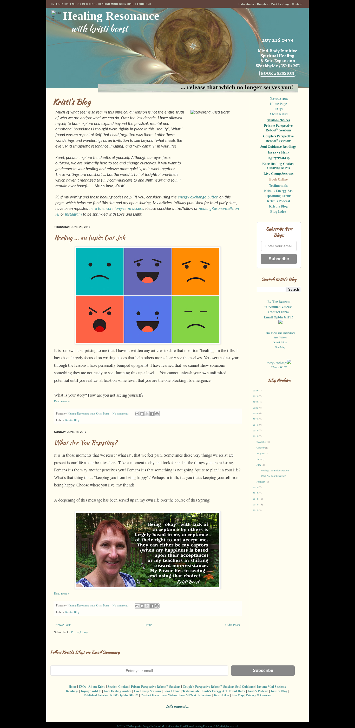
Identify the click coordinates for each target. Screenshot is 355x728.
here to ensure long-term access (116, 209)
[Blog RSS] (166, 712)
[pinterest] (184, 712)
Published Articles (96, 695)
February (261, 481)
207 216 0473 (277, 40)
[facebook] (148, 712)
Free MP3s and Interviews (280, 333)
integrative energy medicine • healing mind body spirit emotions (101, 4)
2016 (256, 487)
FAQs (278, 108)
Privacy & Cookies (258, 695)
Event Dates (237, 691)
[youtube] (193, 712)
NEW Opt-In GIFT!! (124, 695)
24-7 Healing (280, 4)
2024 (256, 396)
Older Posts (232, 625)
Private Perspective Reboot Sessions (278, 128)
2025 (256, 390)
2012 (256, 510)
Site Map (280, 347)
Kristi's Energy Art (278, 190)
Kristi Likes (280, 342)
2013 (256, 504)
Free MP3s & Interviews (195, 695)
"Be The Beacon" (278, 301)
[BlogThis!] (142, 413)
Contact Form (278, 312)
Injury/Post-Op (278, 158)
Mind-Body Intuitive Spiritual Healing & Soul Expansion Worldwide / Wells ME (278, 62)
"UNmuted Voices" (278, 306)
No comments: (121, 413)
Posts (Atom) (79, 632)
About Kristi (278, 114)
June (259, 464)
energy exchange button (198, 197)
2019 (256, 424)
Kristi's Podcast (278, 201)
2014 (256, 498)
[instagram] (157, 712)
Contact (297, 4)
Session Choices (278, 120)
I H (278, 152)
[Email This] (137, 413)
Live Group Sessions (278, 173)
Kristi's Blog (72, 420)
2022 (256, 407)
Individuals (246, 4)
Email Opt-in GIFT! (278, 317)
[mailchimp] (202, 712)
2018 (256, 430)
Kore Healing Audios (118, 691)
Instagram (73, 214)
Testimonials (278, 185)
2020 (256, 419)
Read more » (62, 401)
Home (148, 625)
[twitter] (175, 712)
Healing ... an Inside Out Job (89, 237)
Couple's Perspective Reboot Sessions (278, 138)
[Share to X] (147, 413)
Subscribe (279, 259)
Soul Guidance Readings (278, 146)
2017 (256, 436)
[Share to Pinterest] (157, 413)
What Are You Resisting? (85, 442)
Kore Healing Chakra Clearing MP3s (278, 166)
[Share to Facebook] (152, 413)
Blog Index (278, 211)
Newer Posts (63, 625)
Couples (262, 4)
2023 (256, 402)
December (262, 442)
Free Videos (280, 337)
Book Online (278, 179)
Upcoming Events (278, 195)
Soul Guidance (245, 686)
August (261, 453)
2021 (256, 413)
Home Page (278, 103)
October (261, 447)
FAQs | (83, 686)
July (259, 459)
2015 (256, 493)
